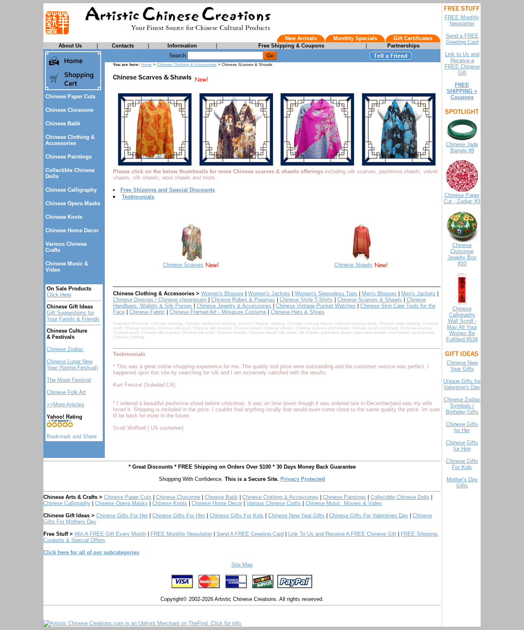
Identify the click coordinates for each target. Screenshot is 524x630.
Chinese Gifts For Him (178, 515)
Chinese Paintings (68, 157)
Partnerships (403, 46)
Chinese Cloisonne (69, 110)
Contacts (123, 46)
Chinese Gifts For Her (122, 515)
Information (182, 46)
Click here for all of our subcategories (91, 552)
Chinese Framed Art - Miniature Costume (217, 312)
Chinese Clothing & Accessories (70, 140)
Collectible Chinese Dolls (399, 497)
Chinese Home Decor (72, 230)
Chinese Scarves (183, 265)
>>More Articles (65, 404)
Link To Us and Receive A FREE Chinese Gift (342, 534)
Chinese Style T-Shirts (306, 300)
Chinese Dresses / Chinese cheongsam (160, 300)
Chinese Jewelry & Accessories (233, 306)
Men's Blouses (379, 293)
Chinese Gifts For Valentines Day (368, 515)
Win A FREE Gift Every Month (110, 534)
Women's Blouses (222, 293)
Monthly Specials (355, 38)
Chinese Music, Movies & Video (343, 503)
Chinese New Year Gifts (296, 515)
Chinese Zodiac (65, 349)
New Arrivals (301, 38)
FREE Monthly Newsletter (181, 534)
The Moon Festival (69, 380)
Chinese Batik (62, 123)
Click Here (59, 295)
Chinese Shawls (353, 265)
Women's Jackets (269, 293)
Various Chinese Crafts (273, 503)
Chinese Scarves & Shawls (369, 300)
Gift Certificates (412, 38)
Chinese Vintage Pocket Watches (316, 306)
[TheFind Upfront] (142, 623)
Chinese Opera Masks (72, 203)
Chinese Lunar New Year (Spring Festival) (72, 364)
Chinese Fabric (147, 312)
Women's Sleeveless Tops (326, 293)
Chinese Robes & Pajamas (243, 300)
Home (146, 64)
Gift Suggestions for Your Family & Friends (73, 316)
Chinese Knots (63, 217)
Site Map (242, 565)
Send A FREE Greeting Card (250, 534)
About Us (70, 46)
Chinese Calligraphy (71, 190)
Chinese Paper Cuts (70, 96)
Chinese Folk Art (66, 392)
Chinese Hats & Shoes (298, 312)
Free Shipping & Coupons (291, 46)
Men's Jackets (418, 293)
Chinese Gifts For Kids (237, 515)
